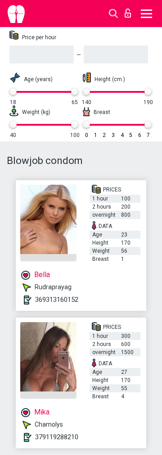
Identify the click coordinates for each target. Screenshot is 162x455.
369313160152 (56, 300)
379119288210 (56, 437)
